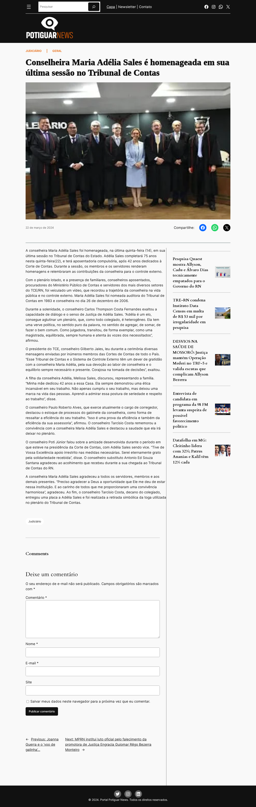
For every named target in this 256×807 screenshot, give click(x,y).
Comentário (36, 598)
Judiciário (34, 51)
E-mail (32, 663)
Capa (111, 7)
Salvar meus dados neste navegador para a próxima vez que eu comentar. (90, 701)
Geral (57, 51)
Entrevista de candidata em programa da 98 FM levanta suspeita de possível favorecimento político (190, 410)
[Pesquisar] (93, 6)
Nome (32, 644)
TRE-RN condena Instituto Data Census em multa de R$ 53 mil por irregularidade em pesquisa (189, 314)
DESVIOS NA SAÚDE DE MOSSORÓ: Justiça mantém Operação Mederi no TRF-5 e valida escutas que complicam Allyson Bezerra (190, 360)
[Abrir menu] (29, 7)
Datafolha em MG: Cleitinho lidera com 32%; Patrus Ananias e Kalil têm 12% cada (190, 451)
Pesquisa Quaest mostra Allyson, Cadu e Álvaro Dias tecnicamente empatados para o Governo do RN (190, 272)
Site (29, 682)
